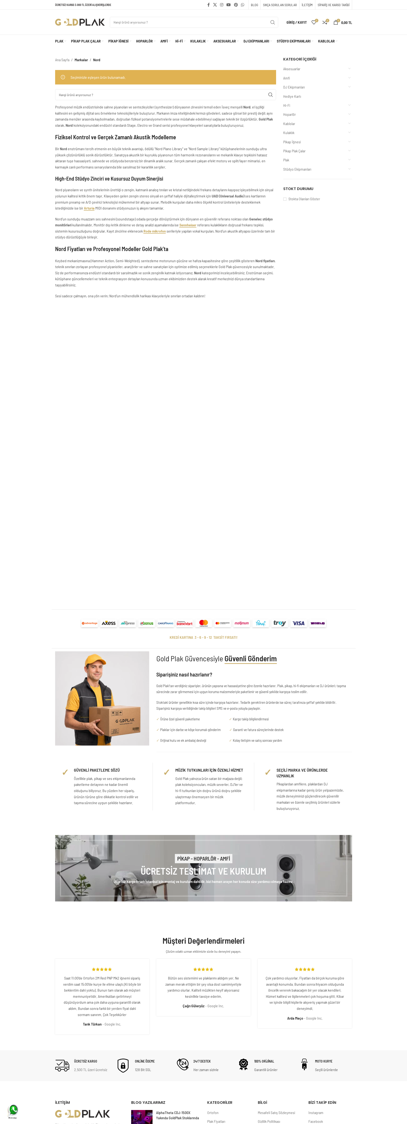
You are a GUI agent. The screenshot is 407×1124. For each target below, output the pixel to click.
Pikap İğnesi (292, 142)
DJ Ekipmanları (294, 87)
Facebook (315, 1121)
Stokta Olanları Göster (304, 198)
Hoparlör (289, 114)
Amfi (286, 78)
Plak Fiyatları (216, 1121)
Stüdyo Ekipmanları (297, 169)
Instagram (315, 1112)
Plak (286, 160)
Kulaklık (288, 132)
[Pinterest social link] (235, 4)
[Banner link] (203, 868)
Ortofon (213, 1112)
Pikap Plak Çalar (294, 151)
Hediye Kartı (292, 96)
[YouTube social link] (228, 4)
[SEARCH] (272, 22)
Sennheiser (187, 225)
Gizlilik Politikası (269, 1121)
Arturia (89, 208)
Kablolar (289, 123)
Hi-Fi (286, 105)
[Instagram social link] (221, 4)
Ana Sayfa (62, 59)
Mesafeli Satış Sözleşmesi (276, 1112)
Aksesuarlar (291, 68)
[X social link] (214, 4)
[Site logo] (80, 21)
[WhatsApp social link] (242, 4)
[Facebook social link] (208, 4)
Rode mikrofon (155, 231)
